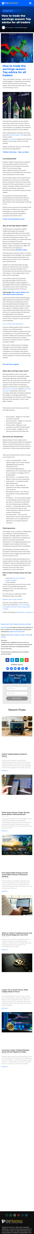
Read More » (5, 770)
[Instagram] (19, 668)
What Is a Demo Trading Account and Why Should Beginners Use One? (17, 934)
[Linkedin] (22, 668)
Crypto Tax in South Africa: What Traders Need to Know (15, 991)
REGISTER (17, 698)
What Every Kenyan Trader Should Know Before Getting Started (15, 813)
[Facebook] (7, 668)
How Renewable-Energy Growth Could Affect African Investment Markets (15, 874)
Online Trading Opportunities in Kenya (14, 755)
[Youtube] (15, 668)
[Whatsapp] (26, 668)
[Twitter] (11, 668)
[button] (7, 660)
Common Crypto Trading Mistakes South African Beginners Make (15, 1051)
